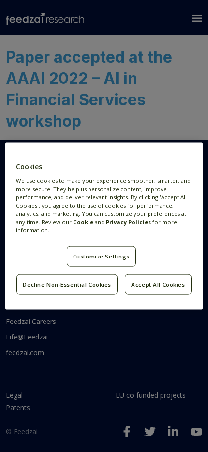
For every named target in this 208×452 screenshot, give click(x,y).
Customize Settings (101, 256)
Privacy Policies (128, 221)
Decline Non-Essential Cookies (67, 284)
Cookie (83, 221)
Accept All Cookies (158, 284)
